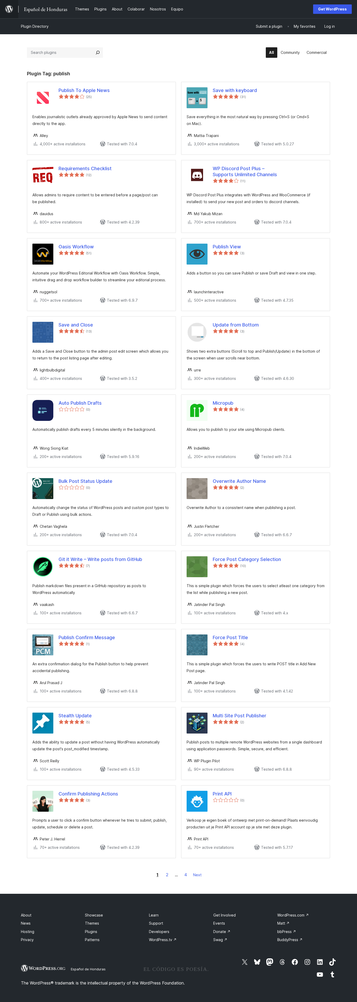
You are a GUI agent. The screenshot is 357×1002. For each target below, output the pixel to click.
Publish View (227, 246)
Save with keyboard (235, 90)
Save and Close (76, 325)
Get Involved (224, 915)
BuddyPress (290, 939)
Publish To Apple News (84, 90)
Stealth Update (75, 715)
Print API (222, 794)
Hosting (27, 931)
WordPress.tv (163, 939)
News (26, 923)
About (26, 915)
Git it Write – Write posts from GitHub (100, 559)
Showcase (94, 915)
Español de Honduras (88, 969)
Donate (222, 931)
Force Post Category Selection (247, 559)
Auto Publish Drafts (80, 403)
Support (156, 923)
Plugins (91, 931)
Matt (283, 923)
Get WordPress (332, 9)
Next (197, 875)
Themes (92, 923)
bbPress (286, 931)
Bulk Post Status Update (85, 481)
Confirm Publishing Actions (88, 794)
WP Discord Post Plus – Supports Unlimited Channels (245, 171)
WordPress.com (293, 915)
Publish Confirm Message (87, 637)
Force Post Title (230, 637)
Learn (154, 915)
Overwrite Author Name (239, 481)
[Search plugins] (98, 52)
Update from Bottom (236, 325)
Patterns (92, 939)
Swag (220, 939)
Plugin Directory (35, 26)
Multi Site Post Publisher (239, 715)
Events (219, 923)
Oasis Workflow (76, 246)
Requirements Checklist (85, 168)
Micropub (223, 403)
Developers (159, 931)
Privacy (27, 939)
